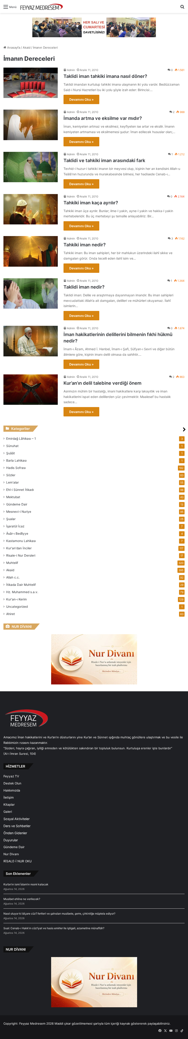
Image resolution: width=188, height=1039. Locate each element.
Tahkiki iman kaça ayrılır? (91, 202)
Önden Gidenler (15, 833)
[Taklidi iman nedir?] (30, 293)
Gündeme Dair (16, 504)
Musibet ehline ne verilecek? (21, 899)
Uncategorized (17, 606)
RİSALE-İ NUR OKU (17, 861)
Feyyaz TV (11, 776)
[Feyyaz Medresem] (43, 6)
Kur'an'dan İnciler (19, 548)
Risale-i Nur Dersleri (20, 555)
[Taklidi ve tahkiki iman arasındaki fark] (30, 167)
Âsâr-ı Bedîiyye (17, 533)
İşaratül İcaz (15, 526)
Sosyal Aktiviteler (16, 819)
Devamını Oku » (81, 99)
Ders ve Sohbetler (16, 826)
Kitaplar (9, 804)
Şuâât (10, 453)
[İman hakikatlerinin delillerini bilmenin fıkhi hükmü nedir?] (30, 341)
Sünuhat (12, 446)
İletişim (8, 797)
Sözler (10, 475)
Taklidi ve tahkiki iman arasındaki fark (104, 160)
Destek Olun (12, 783)
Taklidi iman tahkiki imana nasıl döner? (105, 76)
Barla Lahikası (16, 460)
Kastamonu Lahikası (21, 541)
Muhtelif (12, 563)
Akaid (26, 47)
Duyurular (10, 840)
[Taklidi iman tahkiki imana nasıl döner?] (30, 83)
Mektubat (13, 497)
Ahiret (10, 614)
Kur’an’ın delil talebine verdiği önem (102, 383)
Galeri (7, 811)
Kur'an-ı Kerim (16, 599)
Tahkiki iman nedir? (85, 244)
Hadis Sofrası (16, 468)
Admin (71, 70)
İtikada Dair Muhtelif (21, 585)
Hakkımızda (11, 790)
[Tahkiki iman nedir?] (30, 251)
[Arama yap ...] (182, 8)
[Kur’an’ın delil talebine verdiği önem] (30, 389)
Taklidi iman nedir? (84, 287)
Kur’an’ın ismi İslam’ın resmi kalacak (25, 884)
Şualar (11, 519)
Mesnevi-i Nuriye (18, 511)
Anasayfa (13, 47)
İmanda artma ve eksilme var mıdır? (103, 118)
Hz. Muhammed (22, 592)
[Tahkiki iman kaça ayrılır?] (30, 209)
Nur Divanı (11, 854)
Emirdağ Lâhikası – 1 (21, 438)
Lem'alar (12, 482)
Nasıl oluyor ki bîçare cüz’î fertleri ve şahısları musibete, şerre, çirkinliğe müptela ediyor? (59, 913)
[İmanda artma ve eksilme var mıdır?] (30, 125)
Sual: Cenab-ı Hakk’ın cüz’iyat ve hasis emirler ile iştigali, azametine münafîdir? (53, 928)
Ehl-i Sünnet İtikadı (20, 490)
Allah (13, 577)
